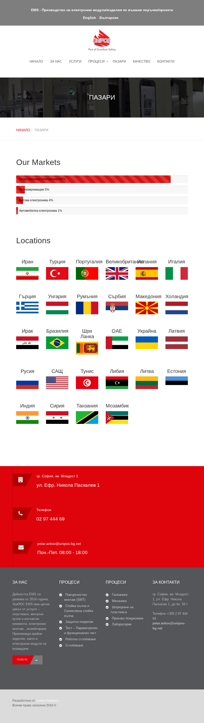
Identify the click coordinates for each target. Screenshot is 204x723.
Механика (119, 601)
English (89, 18)
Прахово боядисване (127, 618)
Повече (22, 659)
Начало (36, 61)
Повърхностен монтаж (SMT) (75, 597)
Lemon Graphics (47, 700)
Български (109, 18)
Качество (141, 61)
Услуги (75, 61)
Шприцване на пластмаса (122, 609)
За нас (56, 61)
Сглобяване (74, 645)
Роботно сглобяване (80, 639)
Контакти (165, 61)
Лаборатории (121, 624)
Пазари (119, 61)
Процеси (96, 61)
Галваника (119, 595)
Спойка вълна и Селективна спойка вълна (78, 611)
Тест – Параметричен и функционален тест (81, 630)
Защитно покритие (79, 622)
